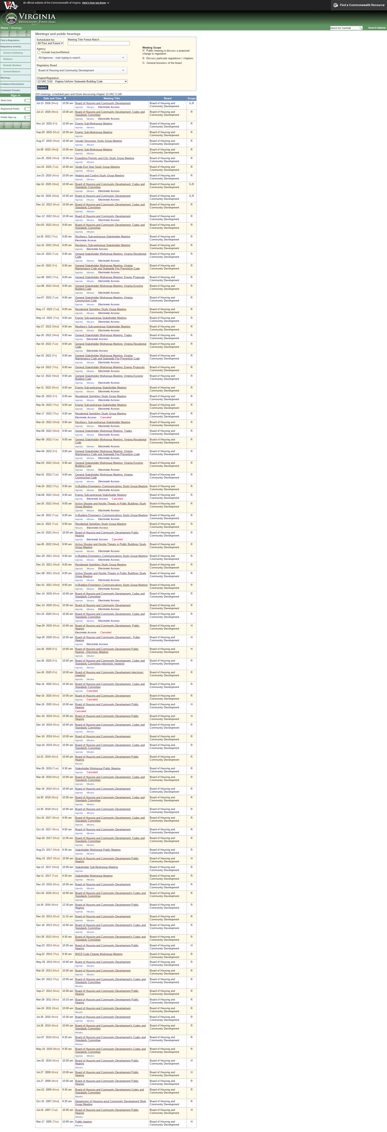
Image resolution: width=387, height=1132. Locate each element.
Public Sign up (8, 117)
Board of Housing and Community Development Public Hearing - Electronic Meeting (107, 650)
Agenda (79, 107)
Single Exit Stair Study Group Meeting (97, 166)
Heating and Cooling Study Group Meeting (99, 175)
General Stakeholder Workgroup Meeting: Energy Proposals (110, 277)
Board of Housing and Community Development (103, 103)
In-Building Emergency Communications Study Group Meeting (111, 486)
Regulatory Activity (11, 46)
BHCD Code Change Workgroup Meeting (98, 954)
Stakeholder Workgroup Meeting (93, 875)
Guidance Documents (12, 84)
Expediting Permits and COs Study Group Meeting (104, 158)
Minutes (90, 107)
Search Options (377, 28)
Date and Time (54, 98)
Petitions (8, 59)
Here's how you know (94, 2)
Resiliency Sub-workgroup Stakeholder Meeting (102, 236)
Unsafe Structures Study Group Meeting (98, 140)
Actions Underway (13, 53)
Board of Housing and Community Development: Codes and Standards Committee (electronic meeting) (110, 662)
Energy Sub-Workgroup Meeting (93, 123)
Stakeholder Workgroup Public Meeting (98, 768)
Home (4, 27)
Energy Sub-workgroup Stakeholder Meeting (100, 317)
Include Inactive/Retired (55, 52)
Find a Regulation (10, 40)
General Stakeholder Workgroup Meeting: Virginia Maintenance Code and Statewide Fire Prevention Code (107, 267)
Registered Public (10, 109)
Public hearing (83, 1121)
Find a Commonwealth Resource (362, 5)
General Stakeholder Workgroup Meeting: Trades (103, 335)
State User (6, 100)
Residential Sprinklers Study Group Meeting (100, 309)
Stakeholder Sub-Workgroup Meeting (96, 867)
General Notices (11, 71)
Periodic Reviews (12, 65)
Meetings (5, 78)
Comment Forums (10, 90)
